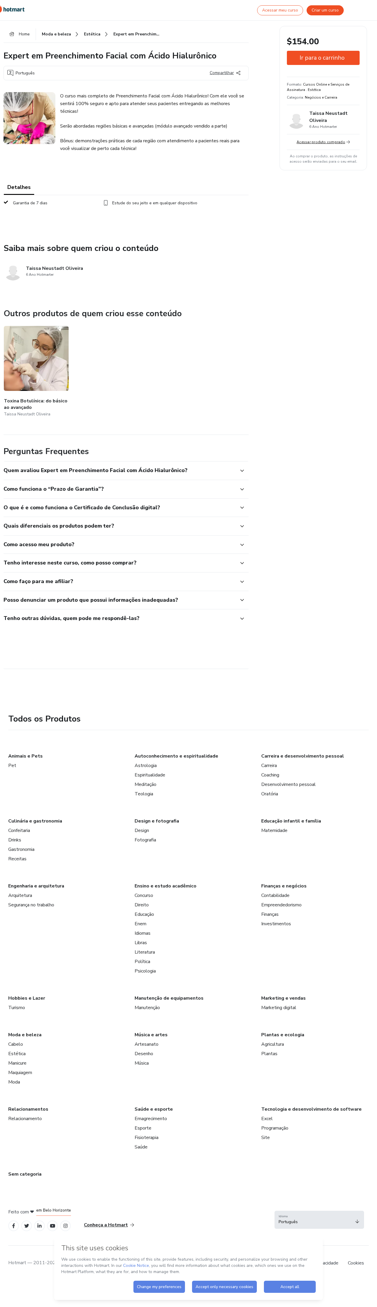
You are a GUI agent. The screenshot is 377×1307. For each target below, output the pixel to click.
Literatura (145, 952)
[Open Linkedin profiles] (39, 1226)
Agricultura (272, 1044)
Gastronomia (21, 849)
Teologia (144, 794)
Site (265, 1137)
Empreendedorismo (281, 905)
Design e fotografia (157, 821)
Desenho (144, 1053)
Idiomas (143, 933)
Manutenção (147, 1007)
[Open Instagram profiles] (65, 1226)
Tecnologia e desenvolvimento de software (311, 1109)
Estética (17, 1053)
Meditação (145, 784)
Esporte (143, 1128)
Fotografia (145, 840)
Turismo (16, 1007)
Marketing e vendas (283, 998)
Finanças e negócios (284, 886)
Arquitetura (20, 895)
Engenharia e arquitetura (36, 886)
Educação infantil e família (291, 821)
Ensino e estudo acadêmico (165, 886)
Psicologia (145, 971)
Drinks (14, 840)
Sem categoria (25, 1174)
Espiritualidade (150, 775)
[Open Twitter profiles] (26, 1226)
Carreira (269, 765)
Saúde (141, 1147)
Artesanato (146, 1044)
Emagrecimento (151, 1118)
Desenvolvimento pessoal (288, 784)
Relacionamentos (28, 1109)
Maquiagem (20, 1072)
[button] (120, 470)
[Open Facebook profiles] (13, 1226)
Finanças (270, 914)
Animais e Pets (25, 756)
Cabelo (15, 1044)
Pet (12, 765)
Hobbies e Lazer (26, 998)
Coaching (270, 775)
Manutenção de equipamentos (169, 998)
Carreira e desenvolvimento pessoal (302, 756)
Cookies (356, 1263)
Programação (274, 1128)
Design (142, 830)
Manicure (17, 1063)
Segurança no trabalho (31, 905)
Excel (267, 1118)
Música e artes (151, 1035)
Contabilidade (275, 895)
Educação (144, 914)
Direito (142, 905)
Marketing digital (278, 1007)
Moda (14, 1082)
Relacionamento (25, 1118)
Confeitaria (19, 830)
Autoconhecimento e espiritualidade (176, 756)
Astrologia (146, 765)
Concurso (144, 895)
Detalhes (19, 187)
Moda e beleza (25, 1035)
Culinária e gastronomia (35, 821)
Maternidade (274, 830)
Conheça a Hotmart (106, 1225)
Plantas (269, 1053)
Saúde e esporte (154, 1109)
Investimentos (276, 924)
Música (142, 1063)
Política (142, 961)
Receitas (17, 859)
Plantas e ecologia (282, 1035)
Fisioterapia (146, 1137)
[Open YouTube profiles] (52, 1226)
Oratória (269, 794)
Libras (141, 942)
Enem (140, 924)
